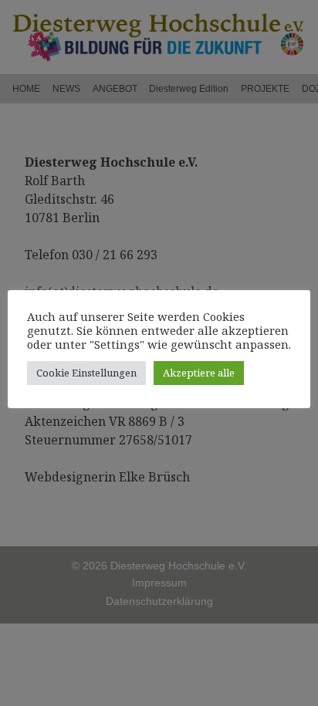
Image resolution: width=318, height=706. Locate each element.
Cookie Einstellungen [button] (86, 373)
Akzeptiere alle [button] (199, 373)
